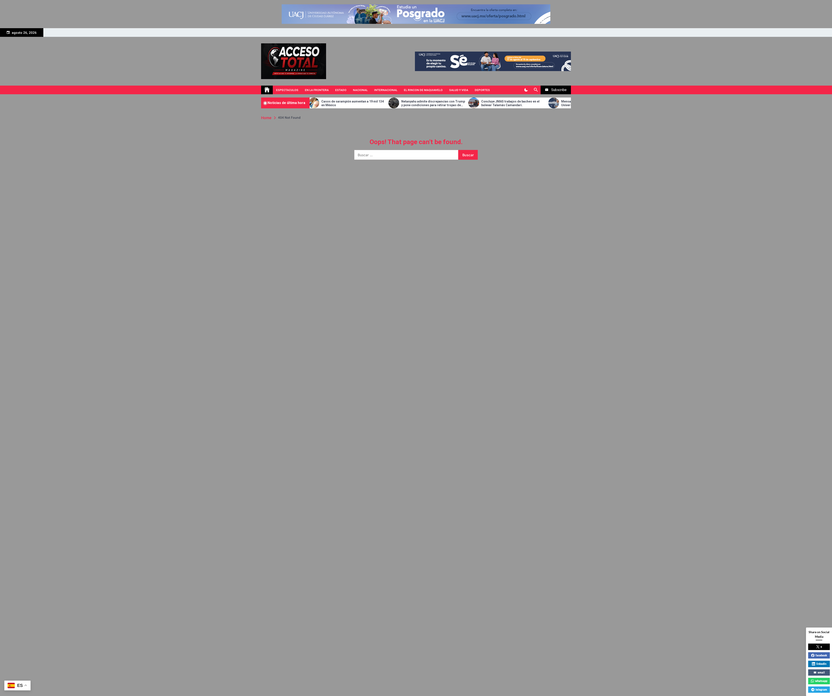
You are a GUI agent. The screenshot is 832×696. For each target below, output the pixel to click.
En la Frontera (317, 90)
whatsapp (821, 681)
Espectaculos (287, 90)
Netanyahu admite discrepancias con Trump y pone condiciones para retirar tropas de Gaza (388, 103)
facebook (821, 655)
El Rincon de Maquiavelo (423, 90)
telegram (821, 689)
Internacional (385, 90)
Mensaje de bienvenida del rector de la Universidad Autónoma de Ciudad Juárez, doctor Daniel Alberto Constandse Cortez (546, 103)
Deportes (482, 90)
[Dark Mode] (526, 90)
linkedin (821, 663)
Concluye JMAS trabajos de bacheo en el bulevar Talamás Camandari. (465, 103)
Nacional (360, 90)
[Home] (267, 90)
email (821, 672)
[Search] (536, 90)
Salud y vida (458, 90)
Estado (340, 90)
